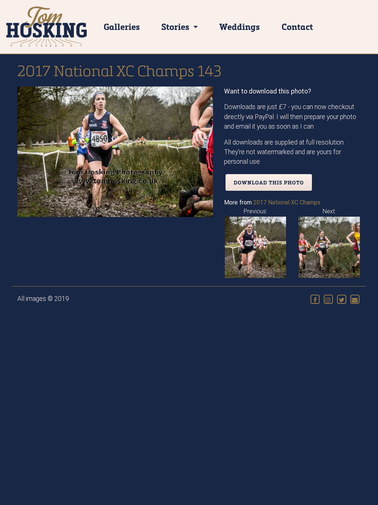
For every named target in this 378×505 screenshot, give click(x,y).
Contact (297, 26)
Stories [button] (176, 26)
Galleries (122, 26)
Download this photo (269, 182)
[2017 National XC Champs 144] (329, 246)
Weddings (239, 26)
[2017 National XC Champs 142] (255, 246)
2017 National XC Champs (286, 202)
